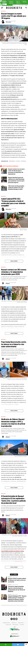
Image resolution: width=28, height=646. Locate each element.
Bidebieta (8, 283)
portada (24, 161)
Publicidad (21, 622)
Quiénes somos (6, 622)
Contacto (14, 622)
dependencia (12, 161)
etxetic (18, 161)
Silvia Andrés (8, 22)
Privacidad (15, 624)
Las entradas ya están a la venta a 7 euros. (12, 551)
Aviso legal (8, 624)
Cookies (22, 624)
